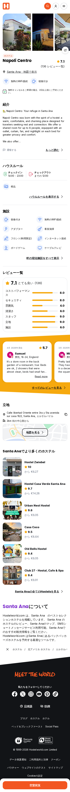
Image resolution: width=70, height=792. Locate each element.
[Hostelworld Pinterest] (47, 694)
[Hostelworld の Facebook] (14, 694)
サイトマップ (55, 767)
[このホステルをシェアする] (65, 50)
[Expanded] (7, 649)
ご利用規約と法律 (38, 759)
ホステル (8, 55)
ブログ (23, 718)
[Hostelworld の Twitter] (22, 694)
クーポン (55, 759)
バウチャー (13, 767)
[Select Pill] (47, 6)
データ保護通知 (18, 759)
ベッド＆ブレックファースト (27, 726)
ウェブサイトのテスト (34, 767)
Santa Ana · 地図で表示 (22, 71)
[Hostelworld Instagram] (31, 694)
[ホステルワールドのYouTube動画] (39, 694)
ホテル (46, 718)
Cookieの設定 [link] (35, 775)
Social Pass (51, 726)
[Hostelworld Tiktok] (55, 694)
